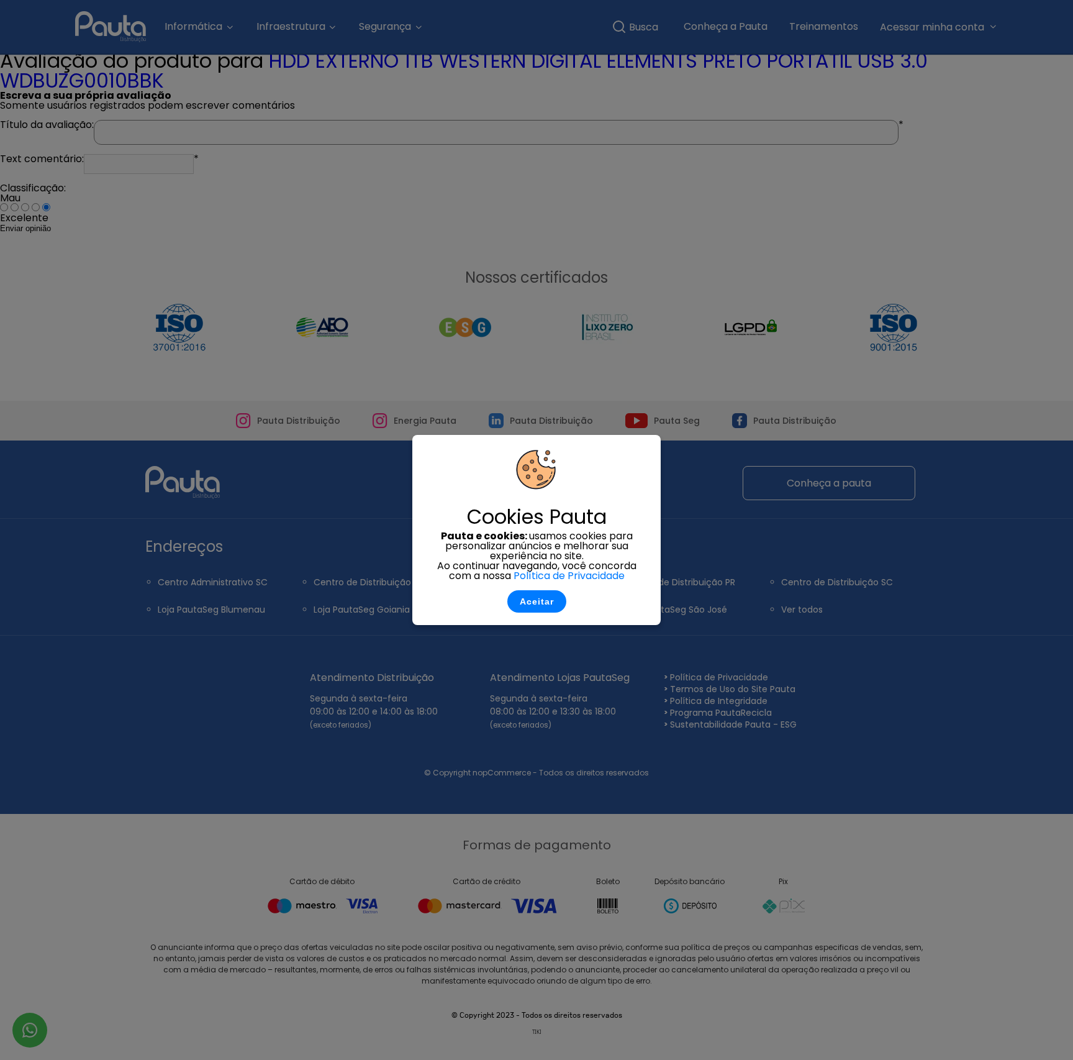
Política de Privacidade (569, 576)
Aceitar (537, 601)
